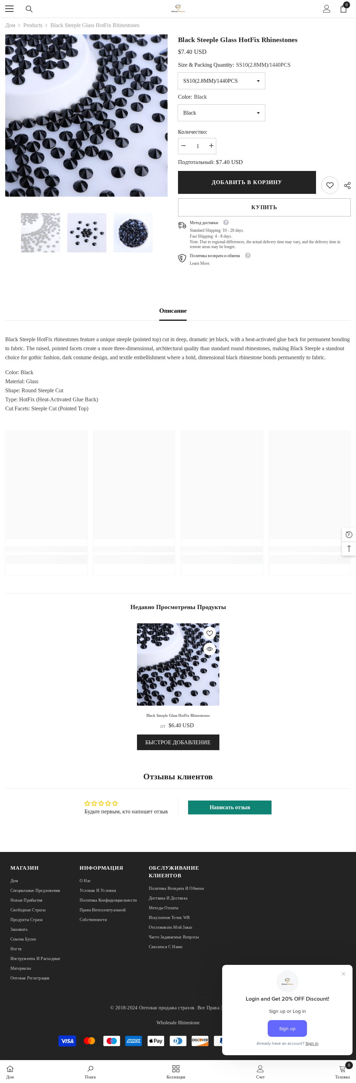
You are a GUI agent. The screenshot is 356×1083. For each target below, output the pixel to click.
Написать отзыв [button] (230, 807)
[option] (86, 115)
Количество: (192, 132)
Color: (192, 97)
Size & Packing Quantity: (234, 65)
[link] (330, 185)
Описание (173, 310)
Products (32, 25)
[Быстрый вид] (209, 649)
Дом (10, 25)
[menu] (9, 9)
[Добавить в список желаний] (209, 633)
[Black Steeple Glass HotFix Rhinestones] (178, 664)
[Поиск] (29, 9)
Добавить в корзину (246, 182)
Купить (264, 207)
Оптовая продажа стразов (167, 1007)
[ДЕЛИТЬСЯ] (345, 185)
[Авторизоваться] (327, 9)
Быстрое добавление (178, 742)
